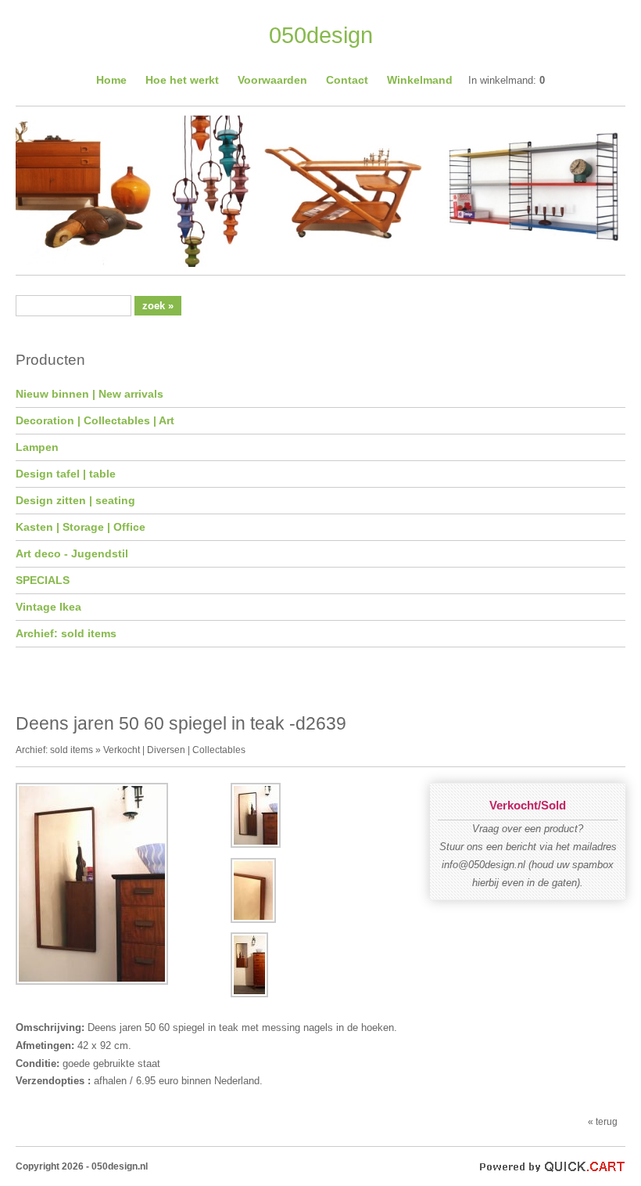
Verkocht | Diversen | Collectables (174, 749)
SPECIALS (43, 580)
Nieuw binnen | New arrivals (89, 394)
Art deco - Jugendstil (72, 553)
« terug (603, 1121)
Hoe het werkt (182, 80)
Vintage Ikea (48, 606)
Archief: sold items (66, 633)
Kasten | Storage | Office (80, 527)
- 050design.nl (117, 1166)
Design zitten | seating (75, 500)
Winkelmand (420, 80)
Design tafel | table (66, 473)
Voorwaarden (272, 80)
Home (111, 80)
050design (321, 35)
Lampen (37, 447)
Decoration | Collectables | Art (95, 420)
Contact (347, 80)
